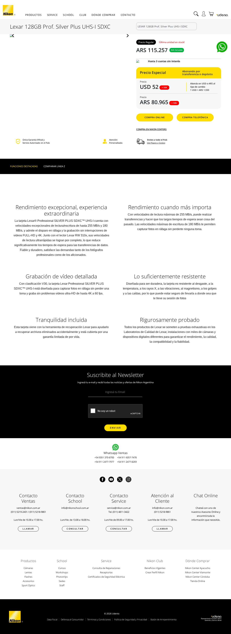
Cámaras (28, 568)
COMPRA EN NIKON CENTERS (151, 129)
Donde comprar (103, 15)
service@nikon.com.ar (119, 508)
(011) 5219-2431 (19, 511)
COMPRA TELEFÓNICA (195, 117)
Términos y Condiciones (99, 619)
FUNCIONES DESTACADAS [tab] (24, 166)
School (68, 15)
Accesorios (28, 581)
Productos (33, 15)
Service (52, 15)
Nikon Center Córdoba (198, 576)
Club (82, 15)
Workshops (62, 572)
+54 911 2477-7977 (104, 461)
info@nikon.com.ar (162, 508)
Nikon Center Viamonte (197, 572)
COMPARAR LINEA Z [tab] (54, 166)
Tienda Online (197, 581)
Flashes (28, 576)
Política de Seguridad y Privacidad (130, 619)
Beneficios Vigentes (155, 568)
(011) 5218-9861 (37, 511)
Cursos (62, 568)
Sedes (62, 581)
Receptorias (106, 572)
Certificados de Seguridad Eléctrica (106, 576)
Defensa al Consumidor (72, 619)
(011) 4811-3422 (121, 511)
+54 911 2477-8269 (127, 461)
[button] (14, 36)
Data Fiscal (52, 619)
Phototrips (62, 576)
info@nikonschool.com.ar (75, 508)
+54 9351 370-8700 (104, 457)
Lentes (28, 572)
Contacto (128, 15)
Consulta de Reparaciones (106, 568)
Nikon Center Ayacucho (197, 568)
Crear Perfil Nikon (154, 572)
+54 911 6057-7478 (127, 457)
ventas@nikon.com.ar (28, 508)
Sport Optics (28, 585)
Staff (61, 585)
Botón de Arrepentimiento (163, 619)
